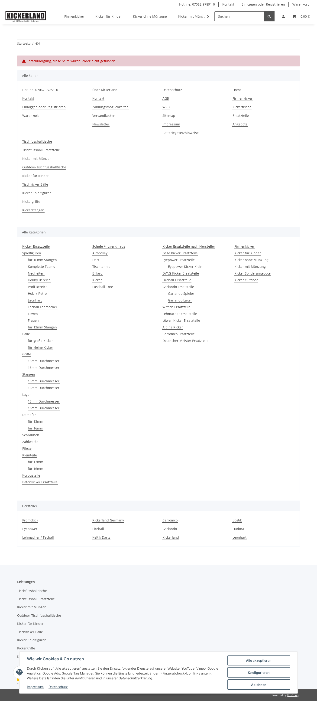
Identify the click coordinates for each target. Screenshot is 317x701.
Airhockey (99, 253)
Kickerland (170, 537)
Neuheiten (36, 273)
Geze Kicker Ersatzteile (180, 253)
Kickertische (242, 107)
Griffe (26, 354)
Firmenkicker (242, 98)
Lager (26, 394)
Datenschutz (58, 687)
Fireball (98, 529)
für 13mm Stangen (42, 327)
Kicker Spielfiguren (37, 193)
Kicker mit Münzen (37, 158)
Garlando (169, 529)
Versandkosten (103, 115)
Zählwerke (30, 441)
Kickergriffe (31, 201)
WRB (166, 107)
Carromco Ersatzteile (178, 334)
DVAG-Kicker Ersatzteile (180, 273)
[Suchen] (269, 16)
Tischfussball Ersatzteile (41, 150)
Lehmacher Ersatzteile (179, 313)
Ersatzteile (241, 115)
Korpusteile (31, 475)
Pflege (27, 448)
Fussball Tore (102, 287)
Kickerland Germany (108, 520)
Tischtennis (101, 266)
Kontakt (228, 4)
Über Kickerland (104, 90)
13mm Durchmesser (43, 361)
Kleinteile (29, 455)
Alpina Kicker (172, 327)
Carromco (170, 520)
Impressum (35, 687)
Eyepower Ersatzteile (178, 260)
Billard (97, 273)
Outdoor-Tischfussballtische (44, 167)
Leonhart (35, 300)
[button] (283, 16)
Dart (95, 260)
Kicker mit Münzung (250, 266)
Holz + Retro (37, 293)
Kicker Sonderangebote (252, 273)
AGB (165, 98)
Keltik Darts (101, 537)
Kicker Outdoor (246, 280)
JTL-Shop (292, 695)
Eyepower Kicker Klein (185, 266)
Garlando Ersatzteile (178, 287)
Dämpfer (29, 415)
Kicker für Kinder (35, 176)
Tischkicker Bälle (35, 184)
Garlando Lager (180, 300)
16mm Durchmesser (43, 367)
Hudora (238, 529)
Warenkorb (301, 4)
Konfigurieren (259, 673)
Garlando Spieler (181, 293)
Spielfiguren (31, 253)
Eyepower (29, 529)
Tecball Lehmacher (42, 307)
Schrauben (30, 435)
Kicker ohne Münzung (251, 260)
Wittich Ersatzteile (176, 307)
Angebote (240, 124)
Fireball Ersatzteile (176, 280)
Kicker (97, 280)
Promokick (30, 520)
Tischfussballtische (37, 141)
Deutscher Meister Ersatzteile (185, 340)
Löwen (33, 313)
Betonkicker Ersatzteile (40, 482)
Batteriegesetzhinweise (180, 133)
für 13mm (35, 421)
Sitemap (168, 115)
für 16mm (35, 428)
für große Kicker (40, 340)
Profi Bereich (38, 287)
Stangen (28, 374)
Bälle (26, 334)
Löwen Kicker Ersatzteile (181, 320)
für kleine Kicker (40, 347)
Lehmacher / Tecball (38, 537)
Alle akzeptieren (259, 660)
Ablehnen (258, 685)
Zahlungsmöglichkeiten (110, 107)
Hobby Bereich (39, 280)
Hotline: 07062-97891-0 (197, 4)
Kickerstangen (33, 210)
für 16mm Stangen (42, 260)
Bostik (237, 520)
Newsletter (100, 124)
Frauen (33, 320)
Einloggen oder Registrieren (263, 4)
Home (237, 90)
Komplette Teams (41, 266)
